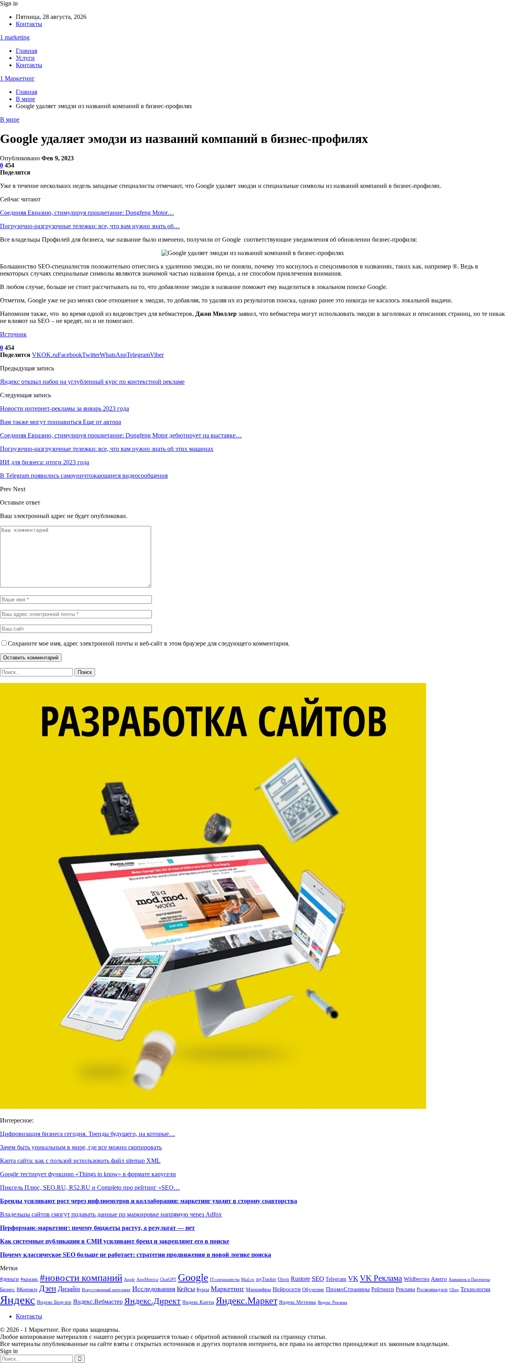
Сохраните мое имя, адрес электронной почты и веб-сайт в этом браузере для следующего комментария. (149, 643)
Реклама (405, 1289)
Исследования (153, 1289)
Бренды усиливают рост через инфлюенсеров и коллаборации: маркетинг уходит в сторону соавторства (148, 1201)
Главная (26, 50)
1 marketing (15, 37)
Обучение (313, 1289)
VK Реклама (381, 1278)
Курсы (202, 1289)
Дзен (47, 1288)
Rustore (300, 1278)
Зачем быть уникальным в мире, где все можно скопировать (81, 1147)
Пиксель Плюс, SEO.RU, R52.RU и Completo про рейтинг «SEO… (90, 1187)
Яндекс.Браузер (54, 1302)
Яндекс (17, 1300)
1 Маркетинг (17, 78)
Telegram (335, 1279)
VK (353, 1278)
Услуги (25, 57)
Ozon (283, 1279)
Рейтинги (382, 1289)
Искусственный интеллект (106, 1290)
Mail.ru (247, 1279)
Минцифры (258, 1289)
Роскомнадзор (432, 1289)
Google (193, 1277)
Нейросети (287, 1289)
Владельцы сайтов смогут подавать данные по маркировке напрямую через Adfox (111, 1214)
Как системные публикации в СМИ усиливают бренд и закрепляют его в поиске (114, 1241)
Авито (439, 1279)
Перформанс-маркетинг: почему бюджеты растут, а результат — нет (97, 1227)
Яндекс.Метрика (297, 1302)
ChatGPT (168, 1279)
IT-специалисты (224, 1279)
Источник (13, 334)
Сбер (454, 1290)
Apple (129, 1279)
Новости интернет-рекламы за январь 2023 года (64, 408)
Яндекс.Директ (152, 1301)
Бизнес (7, 1289)
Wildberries (416, 1279)
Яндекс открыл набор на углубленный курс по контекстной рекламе (92, 381)
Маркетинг (227, 1289)
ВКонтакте (27, 1289)
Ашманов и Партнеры (469, 1279)
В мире (9, 119)
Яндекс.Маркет (246, 1300)
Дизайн (69, 1289)
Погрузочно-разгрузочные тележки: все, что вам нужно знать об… (90, 226)
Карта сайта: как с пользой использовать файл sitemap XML (80, 1160)
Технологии (475, 1289)
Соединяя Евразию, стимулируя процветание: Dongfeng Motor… (87, 212)
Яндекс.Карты (198, 1302)
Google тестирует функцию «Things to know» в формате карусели (88, 1174)
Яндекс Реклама (332, 1302)
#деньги (9, 1279)
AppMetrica (147, 1279)
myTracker (266, 1279)
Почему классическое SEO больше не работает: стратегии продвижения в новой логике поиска (135, 1254)
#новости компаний (81, 1277)
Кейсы (186, 1289)
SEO (318, 1278)
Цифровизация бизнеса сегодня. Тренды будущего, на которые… (87, 1133)
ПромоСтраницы (348, 1289)
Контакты (29, 24)
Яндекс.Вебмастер (98, 1301)
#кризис (29, 1279)
